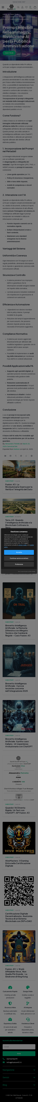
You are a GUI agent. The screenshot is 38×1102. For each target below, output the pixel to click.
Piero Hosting (32, 571)
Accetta (19, 552)
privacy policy (23, 545)
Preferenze (19, 564)
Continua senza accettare (19, 558)
